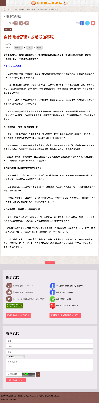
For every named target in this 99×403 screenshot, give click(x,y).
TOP (96, 400)
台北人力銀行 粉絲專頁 (65, 292)
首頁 (9, 9)
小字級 (15, 23)
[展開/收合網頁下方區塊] (50, 262)
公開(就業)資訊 (19, 9)
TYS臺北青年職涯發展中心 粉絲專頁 (70, 286)
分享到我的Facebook (81, 23)
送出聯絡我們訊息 (16, 380)
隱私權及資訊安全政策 (52, 396)
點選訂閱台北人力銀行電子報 (18, 315)
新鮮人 (29, 47)
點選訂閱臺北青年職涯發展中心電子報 (65, 315)
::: (4, 20)
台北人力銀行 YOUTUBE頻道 (67, 306)
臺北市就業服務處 (49, 3)
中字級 (21, 23)
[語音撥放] (6, 23)
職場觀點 (8, 29)
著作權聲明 (40, 396)
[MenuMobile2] (3, 3)
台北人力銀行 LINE (63, 299)
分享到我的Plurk (93, 23)
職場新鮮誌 (31, 9)
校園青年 (18, 47)
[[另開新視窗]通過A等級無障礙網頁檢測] (15, 305)
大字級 (26, 23)
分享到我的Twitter (87, 23)
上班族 (39, 47)
